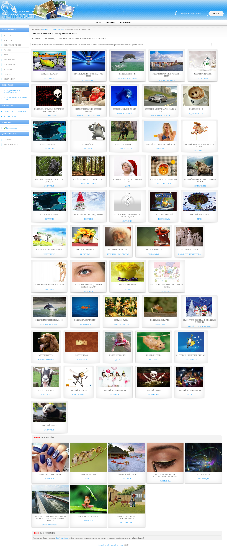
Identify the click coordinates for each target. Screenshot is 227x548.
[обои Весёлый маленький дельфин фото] (49, 316)
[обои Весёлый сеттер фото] (46, 351)
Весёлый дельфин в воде (124, 109)
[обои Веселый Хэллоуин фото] (49, 140)
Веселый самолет (49, 74)
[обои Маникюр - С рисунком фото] (50, 457)
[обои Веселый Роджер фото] (153, 386)
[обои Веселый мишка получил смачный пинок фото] (200, 176)
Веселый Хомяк (153, 355)
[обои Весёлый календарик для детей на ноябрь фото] (167, 281)
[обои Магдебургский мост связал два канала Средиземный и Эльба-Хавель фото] (50, 499)
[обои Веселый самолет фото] (49, 70)
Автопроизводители (160, 116)
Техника (7, 74)
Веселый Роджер (153, 390)
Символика (153, 395)
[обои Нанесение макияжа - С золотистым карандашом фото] (165, 457)
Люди (6, 55)
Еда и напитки (196, 114)
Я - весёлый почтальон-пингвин (191, 355)
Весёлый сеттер (45, 355)
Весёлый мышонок (85, 250)
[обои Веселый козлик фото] (46, 386)
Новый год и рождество (88, 116)
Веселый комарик (78, 390)
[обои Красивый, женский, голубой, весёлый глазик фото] (88, 281)
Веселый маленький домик (49, 250)
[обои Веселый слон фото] (88, 140)
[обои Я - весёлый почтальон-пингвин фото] (191, 351)
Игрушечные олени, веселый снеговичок (88, 110)
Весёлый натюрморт (127, 285)
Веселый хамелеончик (85, 320)
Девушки (160, 149)
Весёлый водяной (117, 355)
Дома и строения (167, 80)
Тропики (127, 479)
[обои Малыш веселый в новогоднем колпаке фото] (127, 176)
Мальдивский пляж (126, 474)
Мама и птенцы (88, 474)
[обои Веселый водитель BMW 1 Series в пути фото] (160, 105)
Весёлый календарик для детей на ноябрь (166, 286)
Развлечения (9, 64)
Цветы (128, 289)
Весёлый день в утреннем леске (88, 179)
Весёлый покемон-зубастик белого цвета (127, 216)
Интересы (8, 40)
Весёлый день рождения (114, 390)
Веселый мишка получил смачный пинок (200, 180)
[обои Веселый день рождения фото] (189, 386)
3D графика (88, 149)
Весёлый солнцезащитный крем (160, 144)
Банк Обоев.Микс (62, 538)
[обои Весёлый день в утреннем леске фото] (88, 176)
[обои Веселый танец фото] (121, 316)
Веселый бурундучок (160, 320)
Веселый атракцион (199, 215)
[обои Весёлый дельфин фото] (127, 70)
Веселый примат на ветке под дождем (49, 180)
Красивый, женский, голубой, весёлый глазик (88, 286)
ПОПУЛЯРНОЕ (125, 23)
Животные (49, 186)
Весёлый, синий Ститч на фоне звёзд (88, 75)
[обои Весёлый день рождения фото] (114, 386)
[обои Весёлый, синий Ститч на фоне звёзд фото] (88, 70)
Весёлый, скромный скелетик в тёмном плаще (49, 110)
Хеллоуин (49, 149)
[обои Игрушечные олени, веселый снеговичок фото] (88, 105)
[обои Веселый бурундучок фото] (160, 316)
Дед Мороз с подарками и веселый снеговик (199, 321)
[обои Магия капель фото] (203, 457)
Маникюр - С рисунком (50, 474)
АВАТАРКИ (110, 23)
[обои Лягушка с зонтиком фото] (88, 499)
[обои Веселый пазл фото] (81, 351)
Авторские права (11, 144)
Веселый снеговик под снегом (88, 215)
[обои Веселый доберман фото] (124, 140)
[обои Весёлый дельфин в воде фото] (124, 105)
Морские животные (127, 78)
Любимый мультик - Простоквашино (126, 517)
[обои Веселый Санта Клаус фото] (118, 246)
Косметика (50, 479)
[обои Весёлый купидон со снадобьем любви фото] (199, 140)
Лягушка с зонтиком (88, 516)
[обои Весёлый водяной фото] (118, 351)
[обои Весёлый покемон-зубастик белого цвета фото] (127, 211)
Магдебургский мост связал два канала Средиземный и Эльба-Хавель (50, 518)
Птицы (88, 479)
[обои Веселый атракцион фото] (199, 211)
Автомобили (9, 60)
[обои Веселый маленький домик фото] (49, 246)
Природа (7, 35)
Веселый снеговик (202, 74)
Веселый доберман (124, 144)
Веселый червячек (153, 250)
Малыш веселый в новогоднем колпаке (127, 180)
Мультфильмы (88, 80)
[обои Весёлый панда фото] (49, 422)
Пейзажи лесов (88, 184)
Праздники (8, 69)
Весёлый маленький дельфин (49, 320)
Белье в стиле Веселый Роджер (49, 285)
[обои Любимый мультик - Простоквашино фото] (126, 499)
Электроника (9, 79)
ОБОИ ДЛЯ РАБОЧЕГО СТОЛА (53, 29)
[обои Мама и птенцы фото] (88, 457)
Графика (7, 50)
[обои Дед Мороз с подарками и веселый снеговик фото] (199, 316)
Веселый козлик (46, 390)
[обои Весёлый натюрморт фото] (127, 281)
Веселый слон (88, 144)
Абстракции (127, 221)
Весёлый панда (49, 425)
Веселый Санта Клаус (118, 250)
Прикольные (200, 186)
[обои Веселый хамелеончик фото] (85, 316)
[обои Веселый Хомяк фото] (153, 351)
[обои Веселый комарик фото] (78, 386)
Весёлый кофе (196, 109)
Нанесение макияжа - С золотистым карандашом (165, 475)
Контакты (8, 140)
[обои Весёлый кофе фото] (196, 105)
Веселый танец (121, 320)
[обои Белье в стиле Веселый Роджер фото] (49, 281)
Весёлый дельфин (127, 74)
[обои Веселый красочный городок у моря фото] (166, 70)
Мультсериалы (163, 219)
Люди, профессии (121, 324)
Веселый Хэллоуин (49, 144)
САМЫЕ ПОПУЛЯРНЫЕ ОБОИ (15, 111)
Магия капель (203, 474)
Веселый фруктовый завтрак (163, 179)
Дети (127, 186)
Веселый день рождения (189, 390)
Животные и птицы (12, 45)
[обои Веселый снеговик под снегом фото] (88, 211)
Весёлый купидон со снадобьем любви (199, 145)
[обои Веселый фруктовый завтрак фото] (164, 176)
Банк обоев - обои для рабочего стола (111, 545)
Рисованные (49, 78)
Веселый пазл (81, 355)
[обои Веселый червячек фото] (153, 246)
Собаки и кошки (124, 149)
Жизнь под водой (124, 114)
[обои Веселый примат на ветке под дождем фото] (49, 176)
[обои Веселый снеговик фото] (202, 70)
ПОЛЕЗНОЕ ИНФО (10, 116)
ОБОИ (98, 23)
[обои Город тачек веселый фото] (163, 211)
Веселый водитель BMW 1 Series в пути (160, 110)
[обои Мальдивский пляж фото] (126, 457)
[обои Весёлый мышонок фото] (85, 246)
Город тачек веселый (163, 215)
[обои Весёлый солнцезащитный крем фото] (160, 140)
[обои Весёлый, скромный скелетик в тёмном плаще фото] (49, 105)
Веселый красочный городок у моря (167, 75)
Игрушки (88, 219)
